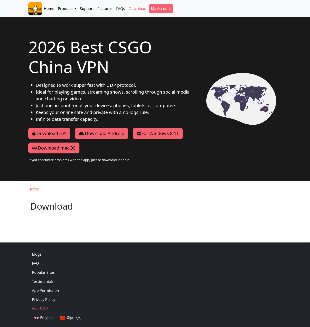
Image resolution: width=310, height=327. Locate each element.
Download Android (104, 133)
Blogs (37, 254)
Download (137, 8)
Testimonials (43, 281)
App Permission (45, 290)
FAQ (35, 263)
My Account (161, 8)
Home (49, 8)
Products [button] (66, 8)
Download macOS (57, 148)
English (46, 317)
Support (87, 8)
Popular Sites (43, 272)
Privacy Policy (43, 299)
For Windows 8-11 (160, 133)
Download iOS (51, 133)
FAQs (120, 8)
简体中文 (73, 317)
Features (105, 8)
